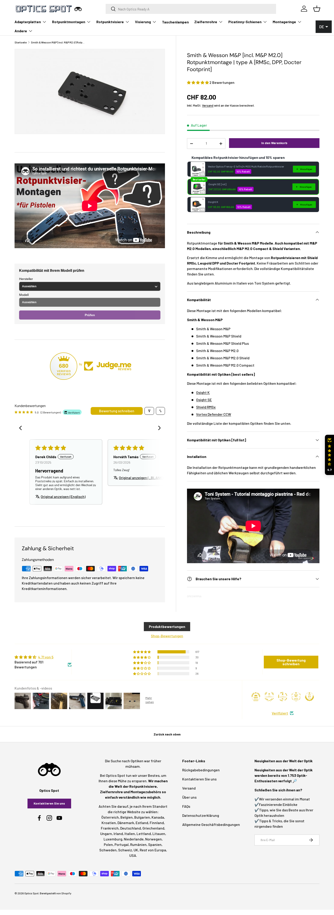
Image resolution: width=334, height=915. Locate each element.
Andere (21, 31)
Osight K (213, 201)
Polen (108, 844)
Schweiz (125, 850)
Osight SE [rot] (217, 184)
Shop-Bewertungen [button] (167, 636)
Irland (118, 833)
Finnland (157, 822)
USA (132, 855)
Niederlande (134, 839)
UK (136, 850)
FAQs (186, 806)
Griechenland (153, 828)
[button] (198, 82)
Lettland (144, 833)
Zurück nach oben (167, 734)
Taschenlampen (175, 22)
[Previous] (21, 428)
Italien (130, 833)
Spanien (155, 844)
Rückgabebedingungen (201, 770)
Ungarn (106, 833)
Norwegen (153, 839)
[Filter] (149, 411)
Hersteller (26, 279)
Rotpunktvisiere (110, 22)
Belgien (126, 817)
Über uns (189, 797)
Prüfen (90, 315)
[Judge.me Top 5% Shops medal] (309, 697)
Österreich (110, 817)
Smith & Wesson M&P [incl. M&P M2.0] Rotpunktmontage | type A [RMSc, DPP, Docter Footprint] (58, 42)
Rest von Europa (153, 850)
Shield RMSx (206, 407)
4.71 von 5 (45, 657)
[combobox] (191, 9)
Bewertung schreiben (116, 411)
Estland (142, 822)
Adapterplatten (28, 22)
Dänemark (125, 822)
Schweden (108, 850)
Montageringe (284, 22)
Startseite (21, 42)
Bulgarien (142, 817)
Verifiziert (280, 713)
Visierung (143, 22)
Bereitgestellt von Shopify (55, 893)
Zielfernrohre (205, 22)
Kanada (158, 817)
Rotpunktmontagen (68, 22)
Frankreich (110, 828)
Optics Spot (31, 893)
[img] (43, 657)
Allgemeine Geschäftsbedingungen (211, 824)
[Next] (157, 428)
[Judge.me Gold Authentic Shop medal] (269, 697)
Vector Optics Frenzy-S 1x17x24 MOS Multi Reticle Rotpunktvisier (246, 166)
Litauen (158, 833)
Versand (207, 105)
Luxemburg (113, 839)
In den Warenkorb (274, 143)
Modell (24, 295)
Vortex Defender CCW (213, 414)
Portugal (122, 844)
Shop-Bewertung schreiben (291, 662)
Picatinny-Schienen (245, 22)
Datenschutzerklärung (200, 815)
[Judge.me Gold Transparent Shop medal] (282, 697)
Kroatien (109, 822)
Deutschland (130, 828)
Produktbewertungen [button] (167, 626)
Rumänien (138, 844)
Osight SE (204, 400)
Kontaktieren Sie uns (49, 803)
